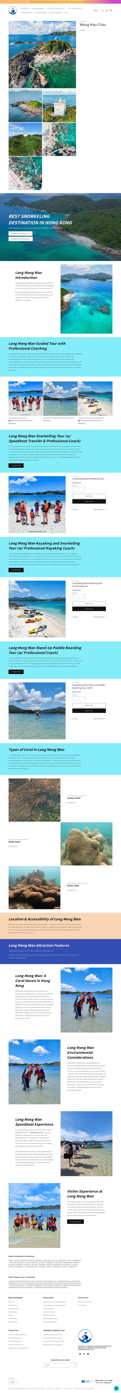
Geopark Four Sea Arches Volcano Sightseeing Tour (21, 1281)
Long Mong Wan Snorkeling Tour (18, 418)
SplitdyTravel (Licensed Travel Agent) (54, 1302)
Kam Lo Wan (34, 1262)
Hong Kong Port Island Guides (52, 1338)
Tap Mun (49, 1266)
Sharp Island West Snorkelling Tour (53, 1285)
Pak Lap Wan (12, 1264)
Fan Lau (69, 1260)
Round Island (42, 1264)
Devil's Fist (54, 1260)
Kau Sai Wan (42, 1262)
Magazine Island (68, 1262)
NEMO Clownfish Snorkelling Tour (72, 1285)
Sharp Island (50, 1264)
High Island (21, 1262)
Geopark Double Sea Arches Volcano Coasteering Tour (67, 1283)
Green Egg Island (76, 1260)
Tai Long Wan (42, 1266)
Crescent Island (46, 1260)
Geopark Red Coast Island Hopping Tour (45, 1281)
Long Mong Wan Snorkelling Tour (34, 1285)
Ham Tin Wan (13, 1262)
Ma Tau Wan (76, 1262)
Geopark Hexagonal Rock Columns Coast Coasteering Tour (38, 1283)
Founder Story (13, 1305)
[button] (25, 8)
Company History (14, 1308)
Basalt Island (24, 1260)
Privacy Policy (82, 1305)
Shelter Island (58, 1264)
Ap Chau (11, 1260)
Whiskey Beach (72, 1266)
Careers (11, 1315)
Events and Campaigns (50, 1322)
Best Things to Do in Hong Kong (53, 1344)
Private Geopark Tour (15, 1338)
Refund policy (59, 1388)
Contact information (89, 1388)
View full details (99, 509)
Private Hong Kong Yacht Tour (18, 1334)
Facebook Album (75, 1222)
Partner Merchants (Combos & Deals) (54, 1305)
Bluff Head (31, 1260)
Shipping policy (78, 1388)
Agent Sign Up (13, 1322)
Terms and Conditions (85, 1302)
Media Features (13, 1312)
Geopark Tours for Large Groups (18, 1348)
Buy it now (89, 501)
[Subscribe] (75, 1365)
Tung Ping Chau (56, 1266)
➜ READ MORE (16, 465)
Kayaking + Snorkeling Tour (20, 239)
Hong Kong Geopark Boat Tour (52, 1334)
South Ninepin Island (32, 1266)
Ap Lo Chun (17, 1260)
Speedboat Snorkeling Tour (20, 233)
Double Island (62, 1260)
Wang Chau (64, 1266)
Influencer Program (49, 1312)
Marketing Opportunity (50, 1318)
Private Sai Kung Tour (15, 1341)
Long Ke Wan (49, 1262)
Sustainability (13, 1318)
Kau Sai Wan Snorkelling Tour (17, 1285)
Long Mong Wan (58, 1262)
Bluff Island (38, 1260)
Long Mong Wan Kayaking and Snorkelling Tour (21, 1287)
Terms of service (68, 1388)
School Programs (48, 1308)
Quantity (74, 485)
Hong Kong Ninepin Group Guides (53, 1341)
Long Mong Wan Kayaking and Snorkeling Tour (91, 418)
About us (11, 1302)
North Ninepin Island (20, 1266)
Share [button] (83, 30)
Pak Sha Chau (19, 1264)
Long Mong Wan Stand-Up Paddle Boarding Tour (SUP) (58, 418)
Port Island (27, 1264)
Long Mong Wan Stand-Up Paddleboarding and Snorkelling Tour (50, 1287)
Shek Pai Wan (66, 1264)
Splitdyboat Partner (49, 1315)
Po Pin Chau (34, 1264)
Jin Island (27, 1262)
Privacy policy (50, 1388)
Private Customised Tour (16, 1344)
